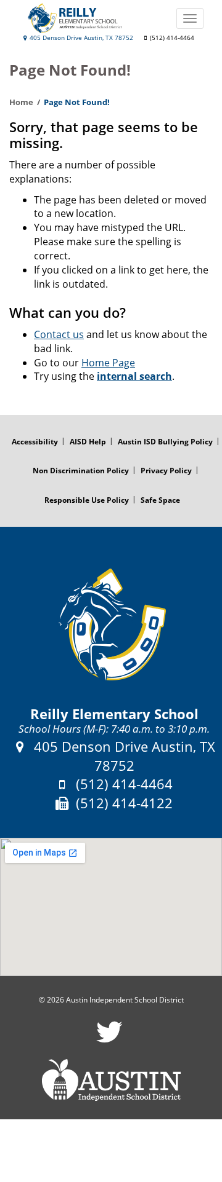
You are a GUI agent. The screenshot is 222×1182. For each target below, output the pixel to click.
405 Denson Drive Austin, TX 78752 (80, 38)
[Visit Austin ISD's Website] (111, 1080)
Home (21, 102)
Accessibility (35, 441)
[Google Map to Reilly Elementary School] (111, 907)
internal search (134, 376)
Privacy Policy (166, 470)
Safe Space (160, 500)
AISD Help (88, 441)
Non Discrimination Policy (81, 470)
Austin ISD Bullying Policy (165, 441)
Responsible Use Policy (86, 500)
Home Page (108, 362)
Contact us (59, 334)
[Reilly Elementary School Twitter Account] (109, 1039)
